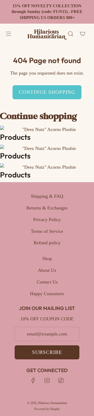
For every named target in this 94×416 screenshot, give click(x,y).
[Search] (70, 34)
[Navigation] (8, 34)
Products (15, 137)
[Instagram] (47, 380)
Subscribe (47, 352)
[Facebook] (33, 380)
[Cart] (82, 34)
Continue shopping (47, 92)
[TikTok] (61, 380)
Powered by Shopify (47, 409)
